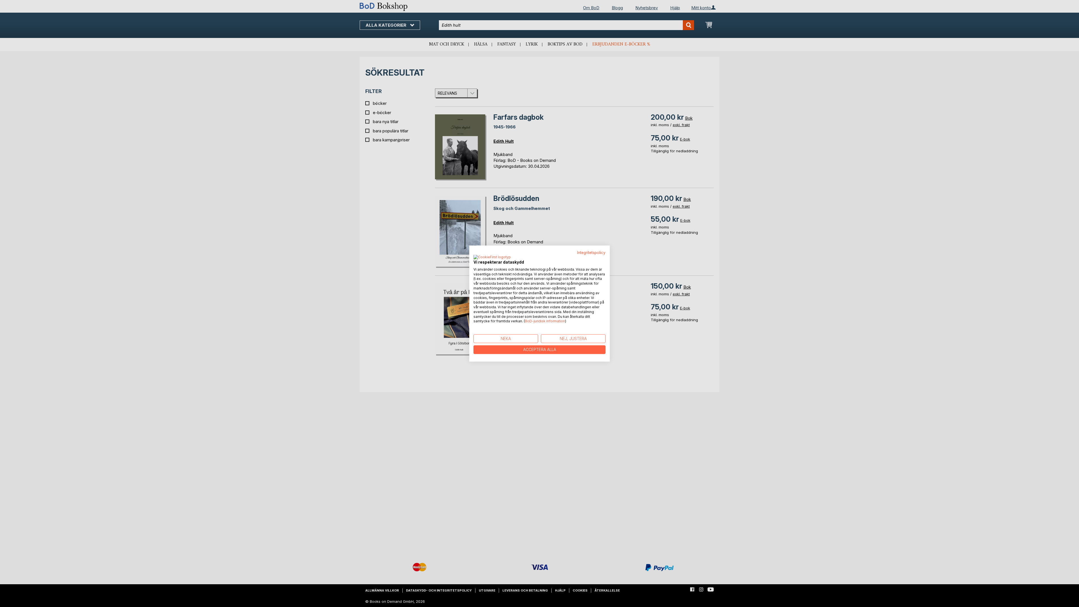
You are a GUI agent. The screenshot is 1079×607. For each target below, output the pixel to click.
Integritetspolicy (591, 252)
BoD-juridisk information (545, 321)
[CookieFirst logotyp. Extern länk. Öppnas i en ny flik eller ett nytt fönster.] (492, 257)
